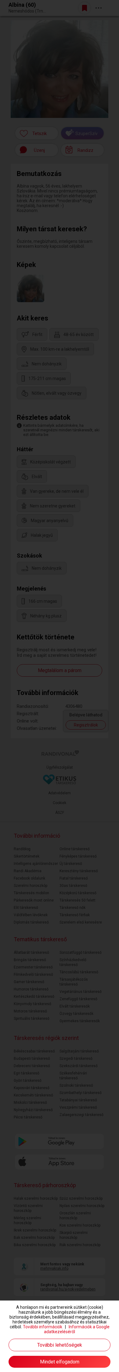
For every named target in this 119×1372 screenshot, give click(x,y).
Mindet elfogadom (59, 1362)
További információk (42, 1326)
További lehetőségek (59, 1345)
